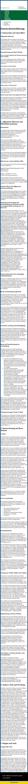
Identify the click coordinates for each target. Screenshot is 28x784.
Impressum (7, 18)
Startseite (7, 11)
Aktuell (6, 15)
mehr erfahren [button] (6, 777)
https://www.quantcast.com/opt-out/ (9, 737)
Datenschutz (8, 19)
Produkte (7, 13)
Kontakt (7, 16)
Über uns (7, 12)
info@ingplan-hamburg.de (11, 175)
